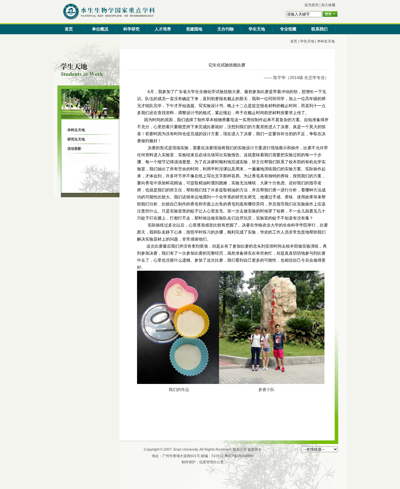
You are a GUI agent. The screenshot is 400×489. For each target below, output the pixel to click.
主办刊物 (225, 29)
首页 (69, 29)
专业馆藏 (288, 29)
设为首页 (312, 5)
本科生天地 (326, 41)
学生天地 (257, 29)
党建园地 (194, 29)
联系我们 (319, 29)
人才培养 (163, 29)
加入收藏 (328, 5)
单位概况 (100, 29)
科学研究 (131, 29)
